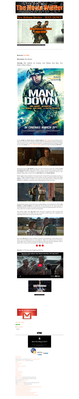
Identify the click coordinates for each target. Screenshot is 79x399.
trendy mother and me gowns (18, 371)
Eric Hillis (26, 55)
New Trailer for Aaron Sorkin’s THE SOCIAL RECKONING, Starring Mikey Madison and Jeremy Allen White (28, 386)
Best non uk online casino (18, 378)
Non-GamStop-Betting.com (18, 375)
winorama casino (23, 381)
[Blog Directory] (45, 353)
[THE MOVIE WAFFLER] (17, 324)
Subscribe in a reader (20, 322)
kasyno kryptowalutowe (20, 382)
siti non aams (17, 367)
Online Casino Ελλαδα (18, 357)
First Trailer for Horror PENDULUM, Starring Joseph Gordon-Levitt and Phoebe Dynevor (25, 392)
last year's (35, 144)
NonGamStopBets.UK (18, 374)
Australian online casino (23, 360)
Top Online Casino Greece (18, 363)
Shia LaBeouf (48, 140)
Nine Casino (16, 370)
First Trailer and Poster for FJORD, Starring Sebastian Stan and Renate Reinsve (24, 393)
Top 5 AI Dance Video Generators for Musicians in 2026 (22, 385)
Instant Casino (17, 364)
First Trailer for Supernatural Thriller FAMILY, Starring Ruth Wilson (23, 389)
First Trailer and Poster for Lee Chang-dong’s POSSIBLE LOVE (23, 388)
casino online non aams (18, 356)
